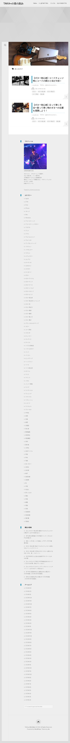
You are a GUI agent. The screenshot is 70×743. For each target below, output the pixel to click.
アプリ (27, 233)
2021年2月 (28, 700)
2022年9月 (28, 639)
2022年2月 (28, 661)
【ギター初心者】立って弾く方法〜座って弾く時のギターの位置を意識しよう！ (48, 108)
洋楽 (26, 486)
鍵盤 (26, 502)
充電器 (27, 425)
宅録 (26, 460)
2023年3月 (28, 620)
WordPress (37, 729)
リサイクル (28, 396)
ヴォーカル (28, 409)
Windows (28, 217)
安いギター (28, 464)
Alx (49, 729)
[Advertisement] (35, 20)
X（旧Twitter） (44, 3)
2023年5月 (28, 613)
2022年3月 (28, 658)
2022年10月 (28, 636)
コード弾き (35, 94)
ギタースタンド (29, 291)
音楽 (26, 508)
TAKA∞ (35, 3)
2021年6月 (28, 687)
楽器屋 (27, 480)
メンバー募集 (29, 384)
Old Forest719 (62, 3)
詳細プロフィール (28, 183)
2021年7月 (28, 684)
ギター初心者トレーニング (32, 301)
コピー (27, 326)
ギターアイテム (29, 278)
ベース (27, 364)
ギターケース (29, 285)
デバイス (27, 342)
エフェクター (29, 256)
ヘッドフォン (29, 361)
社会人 (27, 489)
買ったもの (28, 492)
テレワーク (28, 339)
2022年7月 (28, 645)
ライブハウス (29, 390)
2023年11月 (28, 601)
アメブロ (52, 3)
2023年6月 (28, 610)
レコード (27, 403)
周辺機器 (27, 438)
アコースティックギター (32, 224)
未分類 (27, 470)
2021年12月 (28, 668)
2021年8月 (28, 680)
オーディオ (28, 262)
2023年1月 (28, 626)
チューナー (28, 336)
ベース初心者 (29, 368)
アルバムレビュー (30, 237)
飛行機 (27, 518)
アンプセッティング (30, 243)
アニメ (27, 230)
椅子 (26, 473)
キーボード (28, 272)
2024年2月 (28, 591)
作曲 (26, 419)
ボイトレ (27, 371)
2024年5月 (28, 588)
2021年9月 (28, 677)
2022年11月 (28, 632)
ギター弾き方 (50, 91)
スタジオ (27, 332)
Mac (26, 214)
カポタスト (28, 265)
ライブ (27, 387)
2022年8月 (28, 642)
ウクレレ (27, 253)
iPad (26, 205)
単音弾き (27, 435)
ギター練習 (28, 313)
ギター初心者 (41, 91)
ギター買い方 (29, 317)
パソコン (27, 355)
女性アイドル (29, 451)
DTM (26, 201)
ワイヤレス (28, 406)
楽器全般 (27, 476)
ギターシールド (29, 288)
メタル (27, 380)
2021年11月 (28, 671)
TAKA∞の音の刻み (13, 3)
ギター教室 (28, 310)
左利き (27, 467)
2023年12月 (28, 597)
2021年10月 (28, 674)
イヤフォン (28, 246)
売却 (26, 441)
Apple (27, 198)
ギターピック (29, 294)
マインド (27, 377)
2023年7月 (28, 607)
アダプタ (27, 227)
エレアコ (27, 259)
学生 (26, 457)
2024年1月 (28, 594)
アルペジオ (28, 240)
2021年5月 (28, 690)
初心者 (42, 94)
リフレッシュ (29, 400)
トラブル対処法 (29, 345)
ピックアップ (29, 358)
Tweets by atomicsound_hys (32, 190)
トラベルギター (29, 349)
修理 (26, 422)
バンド (27, 352)
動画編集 (27, 432)
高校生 (27, 521)
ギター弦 (27, 304)
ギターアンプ (29, 281)
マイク (27, 374)
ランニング (28, 393)
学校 (26, 454)
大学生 (27, 448)
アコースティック (30, 221)
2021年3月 (28, 696)
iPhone (27, 208)
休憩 (26, 416)
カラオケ (27, 269)
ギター (34, 91)
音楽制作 (27, 511)
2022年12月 (28, 629)
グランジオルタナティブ (32, 323)
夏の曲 (27, 444)
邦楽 (26, 499)
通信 (26, 496)
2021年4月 (28, 693)
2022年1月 (28, 664)
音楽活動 (27, 515)
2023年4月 (28, 617)
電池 (26, 505)
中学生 (27, 412)
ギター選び (28, 320)
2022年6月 (28, 649)
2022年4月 (28, 655)
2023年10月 (28, 604)
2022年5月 (28, 652)
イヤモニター (29, 249)
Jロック (27, 211)
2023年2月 (28, 623)
